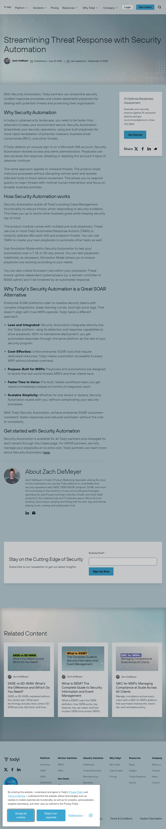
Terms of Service (16, 796)
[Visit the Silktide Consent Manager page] (91, 815)
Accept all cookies (21, 815)
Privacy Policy (76, 792)
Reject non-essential (51, 815)
